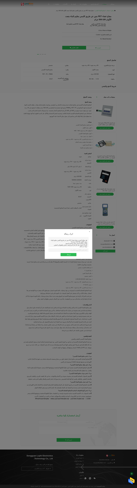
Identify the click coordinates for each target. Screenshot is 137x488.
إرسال (68, 254)
